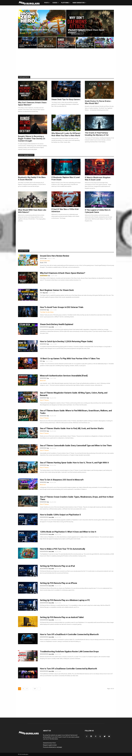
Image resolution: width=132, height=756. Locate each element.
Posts (46, 2)
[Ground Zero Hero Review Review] (42, 23)
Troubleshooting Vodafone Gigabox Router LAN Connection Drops (69, 651)
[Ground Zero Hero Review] (28, 260)
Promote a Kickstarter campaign (52, 747)
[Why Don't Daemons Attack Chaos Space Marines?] (90, 23)
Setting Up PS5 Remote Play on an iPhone (58, 583)
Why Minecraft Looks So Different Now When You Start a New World (65, 134)
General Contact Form (49, 743)
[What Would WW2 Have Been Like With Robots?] (32, 199)
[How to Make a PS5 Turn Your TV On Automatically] (28, 553)
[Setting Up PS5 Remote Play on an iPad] (28, 571)
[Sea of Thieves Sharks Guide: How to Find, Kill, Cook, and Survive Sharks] (28, 432)
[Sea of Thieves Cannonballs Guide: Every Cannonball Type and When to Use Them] (28, 449)
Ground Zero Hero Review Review (54, 256)
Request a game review (50, 745)
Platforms (65, 2)
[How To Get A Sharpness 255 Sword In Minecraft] (28, 484)
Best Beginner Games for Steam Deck (57, 290)
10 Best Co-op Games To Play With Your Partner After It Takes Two (70, 358)
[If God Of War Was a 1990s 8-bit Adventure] (66, 199)
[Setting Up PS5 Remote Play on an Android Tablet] (28, 621)
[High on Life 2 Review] (104, 42)
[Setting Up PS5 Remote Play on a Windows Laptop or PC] (28, 605)
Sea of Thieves (44, 400)
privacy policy (47, 737)
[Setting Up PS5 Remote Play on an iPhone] (28, 588)
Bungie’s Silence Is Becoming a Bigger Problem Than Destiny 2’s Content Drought (31, 138)
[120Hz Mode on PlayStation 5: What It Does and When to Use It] (28, 537)
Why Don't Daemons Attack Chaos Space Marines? (62, 273)
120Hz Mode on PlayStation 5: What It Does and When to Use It (68, 532)
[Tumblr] (100, 736)
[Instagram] (91, 736)
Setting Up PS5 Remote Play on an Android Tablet (62, 617)
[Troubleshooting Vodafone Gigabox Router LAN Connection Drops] (28, 655)
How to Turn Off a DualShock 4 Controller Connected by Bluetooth (69, 634)
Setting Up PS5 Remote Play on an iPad (57, 566)
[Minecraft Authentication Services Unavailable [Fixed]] (28, 380)
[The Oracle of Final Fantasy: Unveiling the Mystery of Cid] (99, 123)
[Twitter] (104, 736)
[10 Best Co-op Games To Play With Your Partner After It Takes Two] (28, 363)
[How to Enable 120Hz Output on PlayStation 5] (28, 520)
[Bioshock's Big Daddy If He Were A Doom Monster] (32, 167)
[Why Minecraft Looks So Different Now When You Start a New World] (85, 42)
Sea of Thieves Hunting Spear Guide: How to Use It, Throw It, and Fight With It (74, 463)
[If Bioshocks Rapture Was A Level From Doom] (66, 167)
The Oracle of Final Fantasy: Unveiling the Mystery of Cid (96, 134)
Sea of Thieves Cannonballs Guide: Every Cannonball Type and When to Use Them (76, 445)
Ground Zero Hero (45, 260)
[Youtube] (109, 736)
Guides (55, 2)
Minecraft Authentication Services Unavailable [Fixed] (63, 376)
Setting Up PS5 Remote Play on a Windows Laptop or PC (65, 600)
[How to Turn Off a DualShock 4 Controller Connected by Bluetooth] (28, 638)
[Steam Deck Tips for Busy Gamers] (27, 42)
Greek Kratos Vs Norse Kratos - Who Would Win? (98, 102)
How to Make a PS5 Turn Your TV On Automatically (62, 549)
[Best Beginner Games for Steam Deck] (28, 295)
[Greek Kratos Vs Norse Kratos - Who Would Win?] (46, 42)
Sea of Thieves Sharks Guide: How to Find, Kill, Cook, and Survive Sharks (72, 428)
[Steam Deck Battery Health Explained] (28, 329)
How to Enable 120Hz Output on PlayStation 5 (60, 515)
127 (35, 688)
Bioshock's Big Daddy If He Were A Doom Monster (32, 178)
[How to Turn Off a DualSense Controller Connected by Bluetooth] (28, 672)
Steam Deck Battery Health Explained (56, 324)
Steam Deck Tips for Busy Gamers (65, 99)
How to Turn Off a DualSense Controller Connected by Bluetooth (68, 668)
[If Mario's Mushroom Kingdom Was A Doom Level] (99, 167)
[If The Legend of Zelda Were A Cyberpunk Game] (99, 199)
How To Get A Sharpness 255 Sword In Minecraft (62, 480)
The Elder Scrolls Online (47, 312)
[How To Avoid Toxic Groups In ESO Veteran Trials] (28, 311)
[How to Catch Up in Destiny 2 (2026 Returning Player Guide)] (28, 346)
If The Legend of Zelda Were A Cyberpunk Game (97, 211)
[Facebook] (86, 736)
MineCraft (43, 380)
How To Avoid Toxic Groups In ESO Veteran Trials (61, 307)
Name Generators (79, 2)
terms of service (70, 735)
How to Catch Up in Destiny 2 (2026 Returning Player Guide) (66, 341)
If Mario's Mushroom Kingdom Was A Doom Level (97, 178)
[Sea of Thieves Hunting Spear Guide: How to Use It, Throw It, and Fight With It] (28, 467)
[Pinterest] (95, 736)
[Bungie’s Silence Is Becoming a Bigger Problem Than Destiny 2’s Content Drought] (65, 42)
